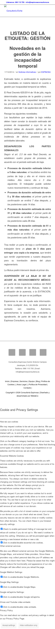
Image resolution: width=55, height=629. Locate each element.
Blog (38, 381)
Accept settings (8, 625)
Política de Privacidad (38, 384)
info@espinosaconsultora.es (37, 2)
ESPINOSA (46, 72)
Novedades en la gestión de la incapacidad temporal (27, 57)
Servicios (23, 381)
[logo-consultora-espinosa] (23, 11)
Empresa (14, 381)
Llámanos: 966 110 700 (15, 2)
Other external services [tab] (10, 545)
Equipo (32, 381)
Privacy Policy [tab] (6, 610)
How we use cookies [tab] (9, 421)
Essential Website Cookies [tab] (12, 455)
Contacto (27, 387)
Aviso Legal (21, 384)
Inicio (7, 381)
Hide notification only (28, 625)
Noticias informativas (27, 72)
